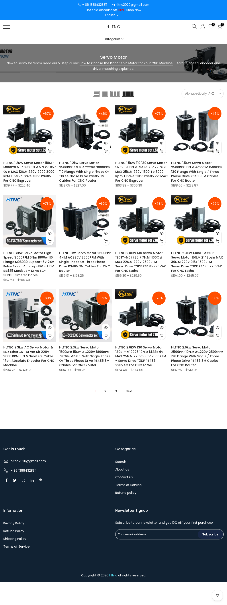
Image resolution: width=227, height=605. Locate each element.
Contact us (124, 477)
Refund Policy (13, 531)
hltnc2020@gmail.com (132, 5)
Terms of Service (128, 485)
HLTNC (113, 27)
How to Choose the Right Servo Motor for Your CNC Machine (126, 63)
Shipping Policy (14, 539)
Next (129, 391)
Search (120, 461)
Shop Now (133, 10)
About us (122, 469)
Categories (112, 39)
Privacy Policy (13, 523)
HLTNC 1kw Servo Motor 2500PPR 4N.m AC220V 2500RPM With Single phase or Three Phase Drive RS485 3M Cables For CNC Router (85, 262)
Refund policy (125, 492)
